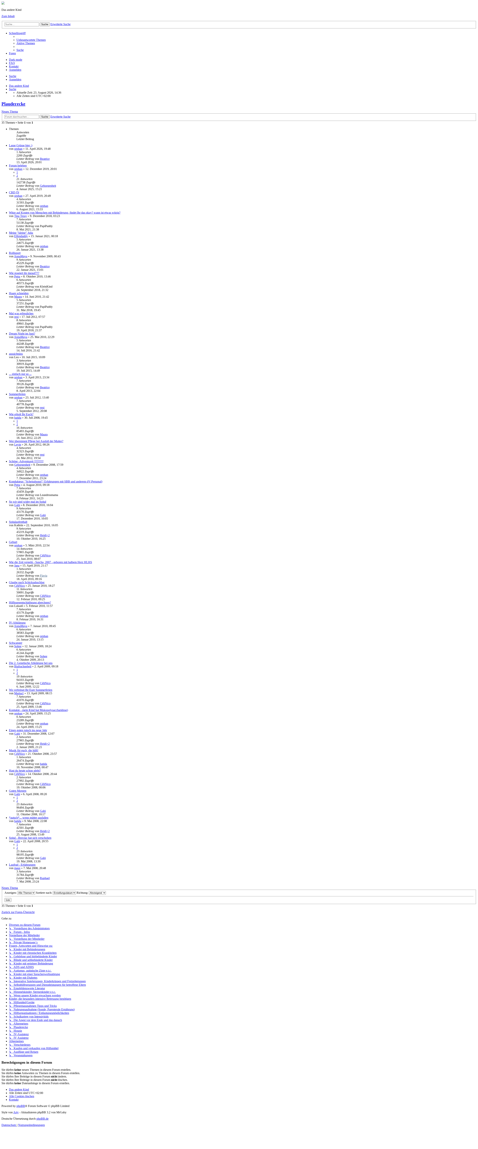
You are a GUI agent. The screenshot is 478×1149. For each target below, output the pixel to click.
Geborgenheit (48, 185)
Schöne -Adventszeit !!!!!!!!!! (26, 461)
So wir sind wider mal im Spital (27, 501)
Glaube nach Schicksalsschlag (26, 582)
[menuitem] (31, 39)
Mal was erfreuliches (21, 313)
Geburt (13, 542)
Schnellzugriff (17, 33)
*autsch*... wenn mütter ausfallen (28, 817)
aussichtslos (16, 353)
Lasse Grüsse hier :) (20, 145)
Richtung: (83, 892)
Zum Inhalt (8, 16)
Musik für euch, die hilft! (23, 750)
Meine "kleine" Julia (21, 232)
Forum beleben (18, 165)
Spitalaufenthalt (18, 521)
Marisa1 (19, 693)
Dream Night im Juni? (22, 333)
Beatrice (45, 158)
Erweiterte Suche (60, 24)
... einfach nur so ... (20, 374)
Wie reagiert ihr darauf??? (24, 273)
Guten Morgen (17, 790)
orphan (18, 148)
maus (17, 868)
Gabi (17, 505)
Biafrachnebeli (22, 666)
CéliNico (45, 555)
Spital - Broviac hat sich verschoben (30, 837)
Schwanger (15, 642)
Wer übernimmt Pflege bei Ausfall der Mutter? (36, 441)
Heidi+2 (45, 535)
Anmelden (15, 79)
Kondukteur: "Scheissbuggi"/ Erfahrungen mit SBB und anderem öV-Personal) (55, 481)
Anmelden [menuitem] (15, 69)
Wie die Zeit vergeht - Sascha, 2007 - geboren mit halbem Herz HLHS (50, 562)
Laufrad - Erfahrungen (22, 864)
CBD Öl (14, 192)
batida (17, 417)
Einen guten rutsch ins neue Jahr (28, 730)
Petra (17, 276)
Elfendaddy (21, 236)
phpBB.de (42, 1118)
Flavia (43, 575)
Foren (12, 53)
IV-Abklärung (17, 622)
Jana (16, 565)
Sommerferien (17, 394)
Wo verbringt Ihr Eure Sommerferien (30, 689)
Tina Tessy (20, 216)
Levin (17, 444)
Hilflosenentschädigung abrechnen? (30, 602)
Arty (16, 1112)
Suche (44, 24)
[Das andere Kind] (2, 3)
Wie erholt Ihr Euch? (21, 414)
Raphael (45, 878)
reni (16, 316)
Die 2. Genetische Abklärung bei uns (30, 663)
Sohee (17, 646)
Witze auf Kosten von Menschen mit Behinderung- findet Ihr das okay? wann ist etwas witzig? (64, 212)
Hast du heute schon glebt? (25, 770)
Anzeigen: (10, 892)
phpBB (20, 1106)
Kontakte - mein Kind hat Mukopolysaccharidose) (38, 710)
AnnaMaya (20, 256)
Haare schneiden (19, 293)
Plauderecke (13, 103)
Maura (18, 296)
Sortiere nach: (44, 892)
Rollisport (15, 253)
